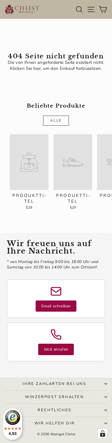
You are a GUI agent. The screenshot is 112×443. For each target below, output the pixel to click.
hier (37, 68)
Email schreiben (56, 306)
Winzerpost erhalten (54, 397)
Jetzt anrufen (56, 349)
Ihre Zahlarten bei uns (54, 383)
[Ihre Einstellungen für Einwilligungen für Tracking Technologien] (102, 433)
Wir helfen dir (54, 423)
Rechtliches (55, 410)
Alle (56, 120)
